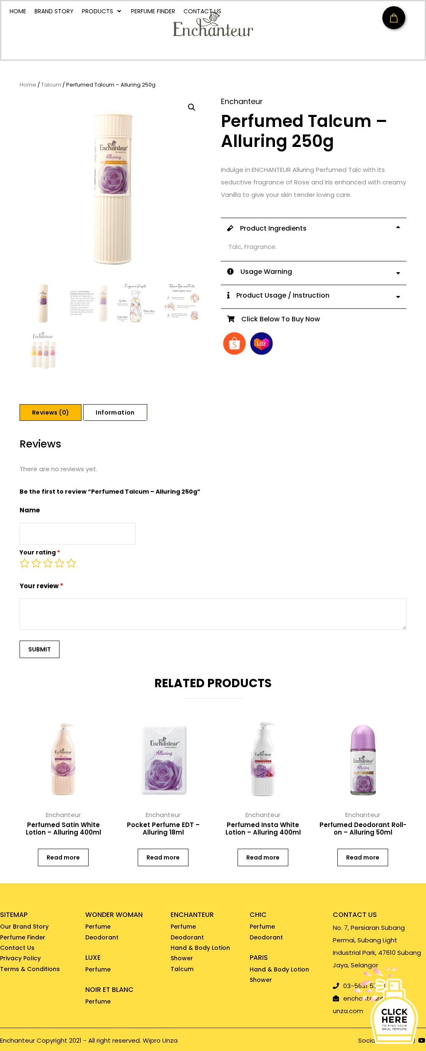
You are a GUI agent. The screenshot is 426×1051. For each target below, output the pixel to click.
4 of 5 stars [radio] (59, 563)
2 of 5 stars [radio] (36, 563)
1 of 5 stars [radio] (25, 563)
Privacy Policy (20, 958)
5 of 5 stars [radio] (71, 563)
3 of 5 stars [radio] (48, 563)
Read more (63, 857)
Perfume (98, 926)
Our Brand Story (24, 926)
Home (28, 85)
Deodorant (102, 937)
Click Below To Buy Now (277, 319)
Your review (41, 585)
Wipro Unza (160, 1040)
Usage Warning (263, 271)
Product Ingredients (270, 228)
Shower (182, 958)
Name (30, 510)
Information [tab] (115, 412)
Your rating (40, 552)
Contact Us (17, 948)
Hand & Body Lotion (200, 948)
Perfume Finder (22, 937)
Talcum (51, 85)
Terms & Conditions (30, 969)
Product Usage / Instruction (279, 295)
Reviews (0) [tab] (50, 412)
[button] (191, 107)
